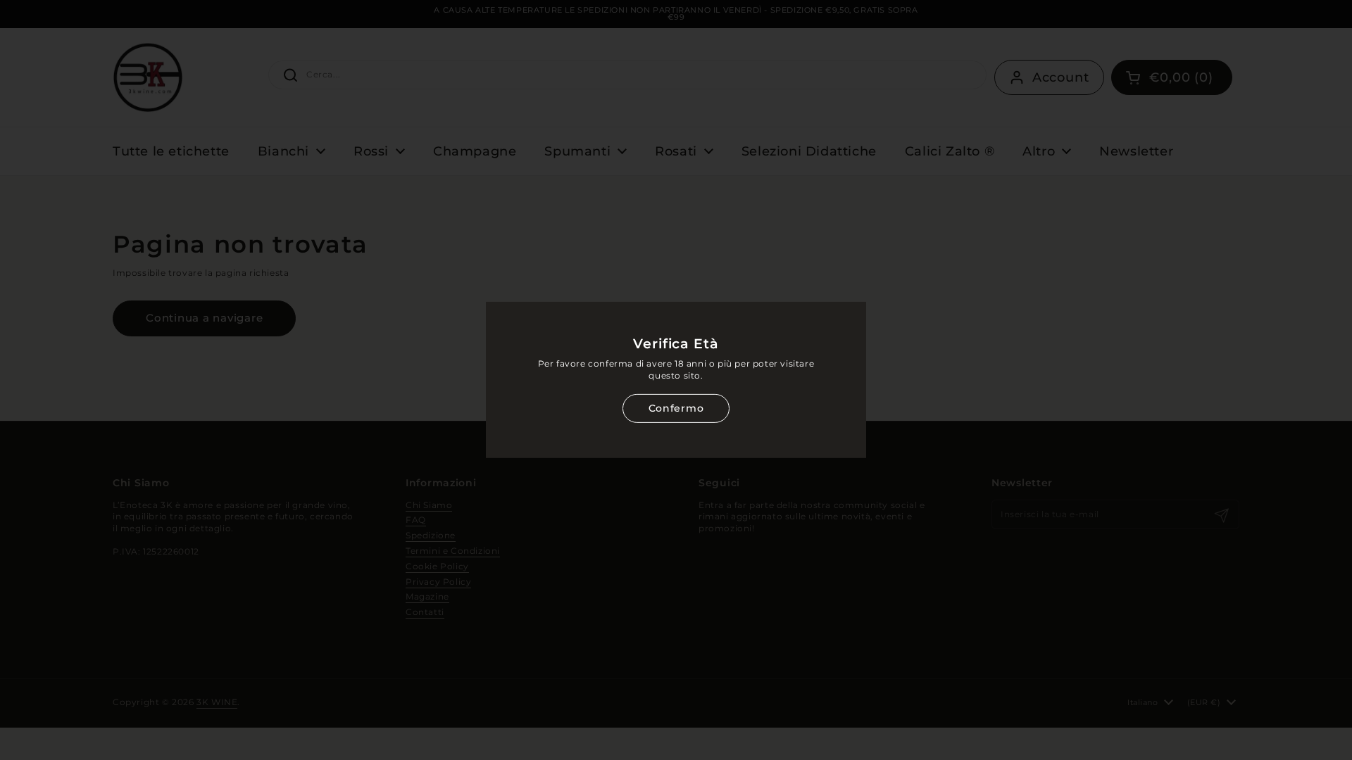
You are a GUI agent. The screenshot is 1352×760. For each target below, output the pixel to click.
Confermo (676, 408)
